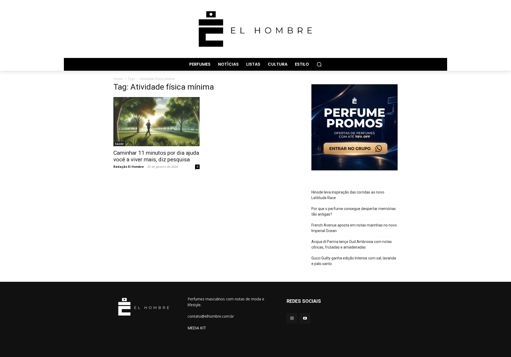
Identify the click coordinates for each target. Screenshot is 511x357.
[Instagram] (292, 318)
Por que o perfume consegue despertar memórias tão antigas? (353, 211)
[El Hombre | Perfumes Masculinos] (255, 29)
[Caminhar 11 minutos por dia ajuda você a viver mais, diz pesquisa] (156, 121)
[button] (319, 64)
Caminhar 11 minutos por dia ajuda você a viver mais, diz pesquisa (156, 156)
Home (118, 79)
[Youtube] (305, 318)
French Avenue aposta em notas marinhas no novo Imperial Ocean (354, 228)
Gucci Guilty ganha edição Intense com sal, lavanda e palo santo (353, 261)
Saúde (119, 144)
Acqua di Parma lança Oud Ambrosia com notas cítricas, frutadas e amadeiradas (351, 244)
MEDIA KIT (197, 328)
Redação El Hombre (128, 167)
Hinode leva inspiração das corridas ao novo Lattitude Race (347, 195)
